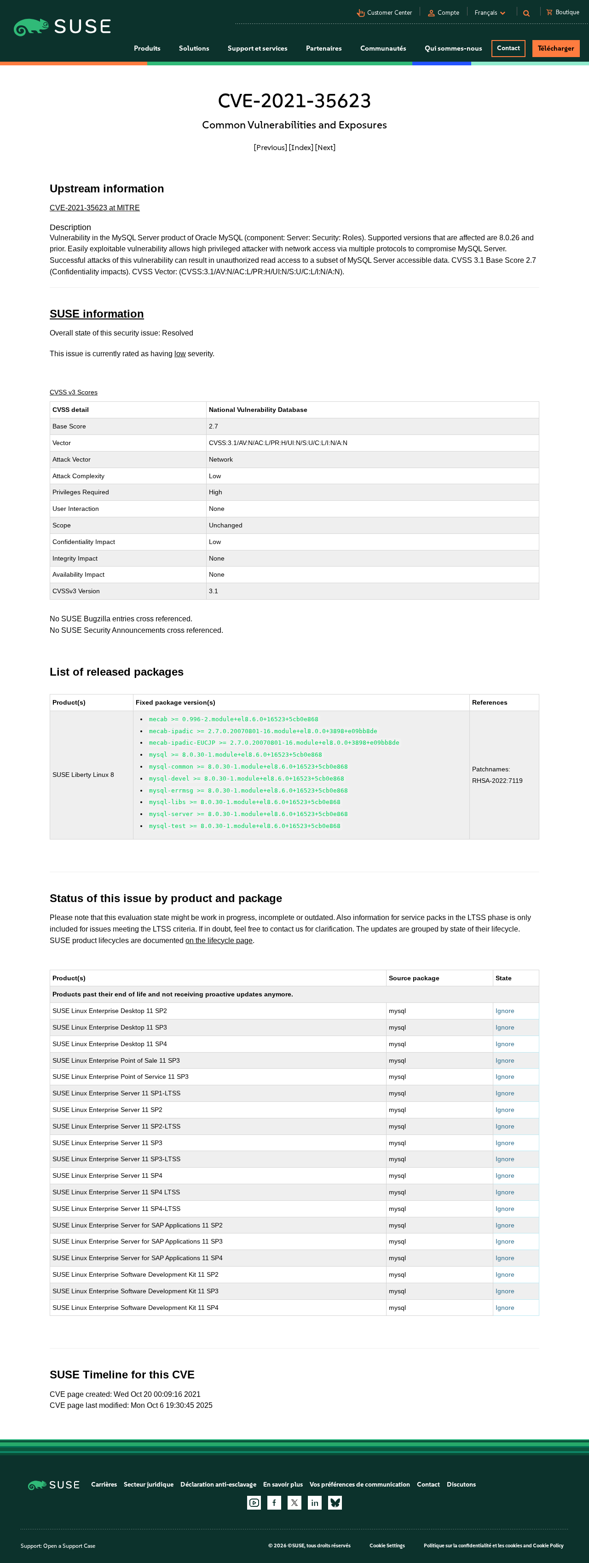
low (180, 354)
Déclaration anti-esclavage (218, 1484)
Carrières (104, 1484)
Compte (448, 12)
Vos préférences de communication (360, 1484)
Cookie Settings (387, 1546)
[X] (294, 1503)
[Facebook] (274, 1503)
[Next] (325, 147)
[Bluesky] (335, 1503)
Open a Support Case (69, 1546)
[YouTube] (254, 1503)
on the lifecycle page (219, 940)
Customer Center (389, 12)
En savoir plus (283, 1484)
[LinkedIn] (315, 1503)
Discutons (461, 1484)
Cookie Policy (548, 1546)
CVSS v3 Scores (74, 392)
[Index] (301, 147)
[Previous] (270, 147)
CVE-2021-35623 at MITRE (95, 208)
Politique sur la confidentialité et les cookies (473, 1546)
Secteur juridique (148, 1484)
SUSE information (97, 313)
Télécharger (556, 48)
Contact (508, 48)
